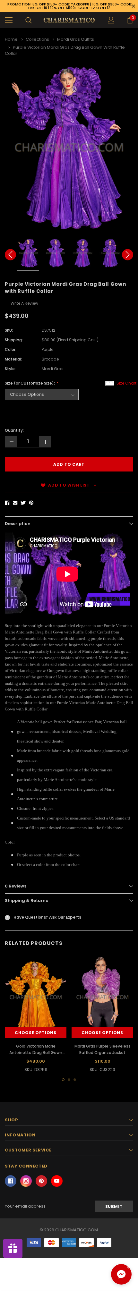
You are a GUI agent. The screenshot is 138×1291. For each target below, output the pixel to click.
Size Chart (126, 383)
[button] (121, 1274)
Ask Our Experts (65, 917)
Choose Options (35, 1032)
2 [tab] (69, 1079)
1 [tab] (63, 1079)
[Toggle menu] (9, 20)
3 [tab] (74, 1079)
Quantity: (14, 430)
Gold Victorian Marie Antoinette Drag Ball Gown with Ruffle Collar (35, 1052)
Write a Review (24, 303)
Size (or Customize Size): (30, 383)
